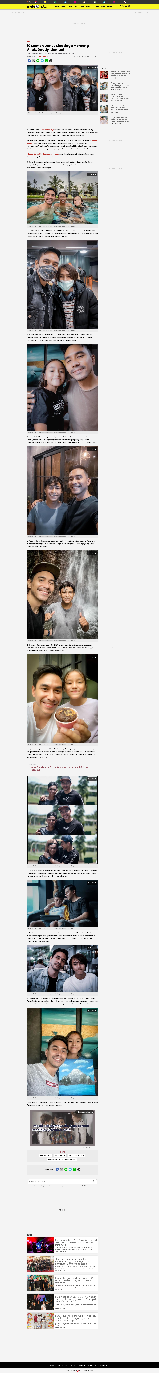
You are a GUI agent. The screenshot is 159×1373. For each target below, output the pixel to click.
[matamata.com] (37, 8)
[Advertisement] (65, 1347)
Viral (103, 7)
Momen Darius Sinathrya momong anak (43, 154)
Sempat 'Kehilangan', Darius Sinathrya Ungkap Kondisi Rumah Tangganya (59, 768)
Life (76, 7)
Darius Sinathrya (47, 129)
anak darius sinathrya (76, 1155)
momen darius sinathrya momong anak (61, 1160)
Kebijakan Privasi (101, 1365)
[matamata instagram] (129, 6)
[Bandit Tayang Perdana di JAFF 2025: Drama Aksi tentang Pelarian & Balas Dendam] (40, 1290)
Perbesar (93, 67)
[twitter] (33, 61)
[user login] (117, 7)
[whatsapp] (46, 61)
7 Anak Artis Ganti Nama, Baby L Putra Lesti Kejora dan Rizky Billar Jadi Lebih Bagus (121, 74)
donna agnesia (60, 1155)
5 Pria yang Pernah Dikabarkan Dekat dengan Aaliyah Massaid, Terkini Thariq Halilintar (121, 96)
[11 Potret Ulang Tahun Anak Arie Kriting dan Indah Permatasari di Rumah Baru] (104, 112)
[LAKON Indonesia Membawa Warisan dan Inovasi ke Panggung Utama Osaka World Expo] (40, 1328)
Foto (97, 7)
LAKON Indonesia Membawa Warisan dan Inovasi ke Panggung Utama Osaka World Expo (75, 1318)
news (57, 7)
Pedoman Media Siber (85, 1365)
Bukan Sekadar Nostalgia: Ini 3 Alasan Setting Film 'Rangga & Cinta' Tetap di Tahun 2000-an (75, 1299)
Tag (62, 1151)
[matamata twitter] (123, 6)
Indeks (109, 7)
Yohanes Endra (32, 56)
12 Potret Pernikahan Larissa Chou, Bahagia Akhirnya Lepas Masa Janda (120, 119)
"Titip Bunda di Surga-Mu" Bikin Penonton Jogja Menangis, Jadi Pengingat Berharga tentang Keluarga (72, 1261)
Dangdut (89, 7)
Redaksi (53, 1365)
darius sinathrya (45, 1155)
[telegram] (42, 61)
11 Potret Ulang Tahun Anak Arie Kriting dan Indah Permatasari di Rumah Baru (119, 108)
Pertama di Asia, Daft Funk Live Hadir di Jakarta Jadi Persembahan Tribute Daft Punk (76, 1242)
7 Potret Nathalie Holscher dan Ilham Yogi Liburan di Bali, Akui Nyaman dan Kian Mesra (120, 85)
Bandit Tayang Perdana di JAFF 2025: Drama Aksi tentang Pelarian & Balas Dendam (75, 1280)
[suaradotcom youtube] (126, 6)
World (82, 7)
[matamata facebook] (120, 6)
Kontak (60, 1365)
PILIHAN (103, 69)
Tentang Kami (70, 1365)
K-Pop (69, 7)
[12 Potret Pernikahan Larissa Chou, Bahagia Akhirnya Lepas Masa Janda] (104, 123)
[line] (38, 61)
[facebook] (29, 61)
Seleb (63, 7)
